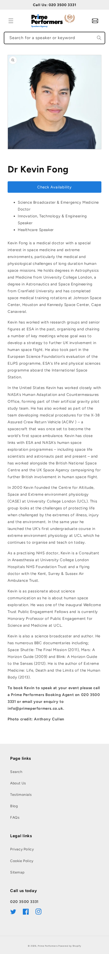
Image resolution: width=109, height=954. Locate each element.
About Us (18, 783)
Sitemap (17, 872)
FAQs (15, 817)
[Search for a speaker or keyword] (99, 37)
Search (16, 772)
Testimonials (21, 795)
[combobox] (54, 38)
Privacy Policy (22, 849)
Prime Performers (48, 946)
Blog (14, 806)
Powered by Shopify (69, 946)
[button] (11, 20)
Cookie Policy (21, 861)
